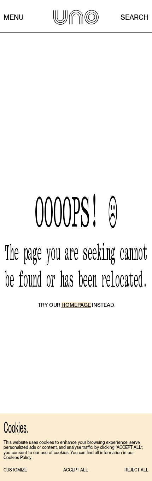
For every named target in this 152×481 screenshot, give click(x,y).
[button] (15, 470)
